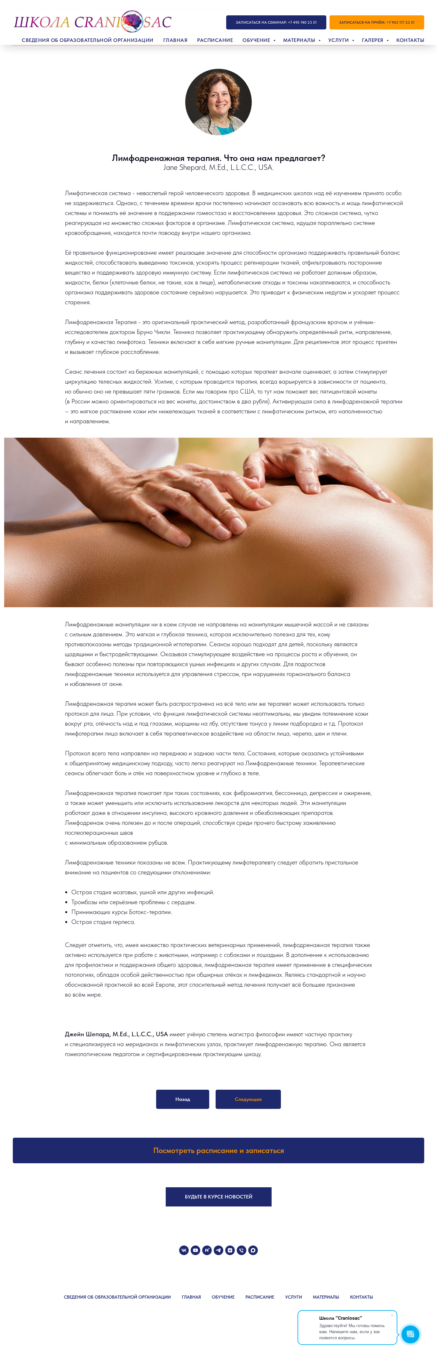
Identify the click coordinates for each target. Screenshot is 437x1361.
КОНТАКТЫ (361, 1297)
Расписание (215, 40)
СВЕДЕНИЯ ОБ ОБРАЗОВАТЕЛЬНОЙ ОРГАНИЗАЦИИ (117, 1297)
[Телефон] (241, 1250)
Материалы (300, 40)
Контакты (410, 40)
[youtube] (195, 1250)
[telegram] (218, 1250)
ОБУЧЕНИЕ (223, 1297)
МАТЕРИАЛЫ (326, 1297)
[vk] (184, 1250)
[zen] (230, 1250)
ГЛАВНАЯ (191, 1297)
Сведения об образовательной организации (88, 40)
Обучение (257, 40)
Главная (175, 40)
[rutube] (207, 1250)
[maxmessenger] (253, 1250)
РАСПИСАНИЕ (259, 1297)
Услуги (339, 40)
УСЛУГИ (293, 1297)
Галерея (373, 40)
